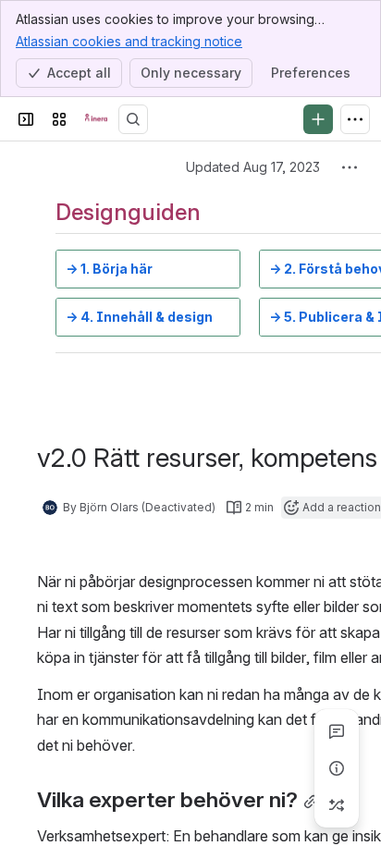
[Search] (133, 119)
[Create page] (336, 805)
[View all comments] (336, 731)
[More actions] (349, 167)
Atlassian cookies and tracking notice (129, 41)
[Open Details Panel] (336, 768)
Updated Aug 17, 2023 (253, 167)
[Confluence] (96, 119)
